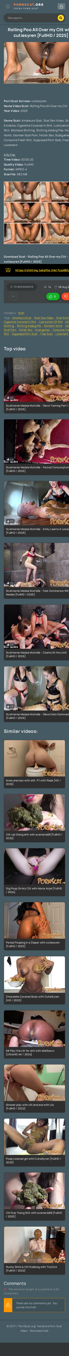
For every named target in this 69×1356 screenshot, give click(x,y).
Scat (21, 313)
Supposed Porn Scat (25, 334)
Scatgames (42, 330)
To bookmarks (23, 286)
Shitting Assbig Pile (29, 326)
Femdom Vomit (53, 326)
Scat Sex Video (43, 318)
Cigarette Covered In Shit (20, 322)
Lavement (62, 334)
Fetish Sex (25, 330)
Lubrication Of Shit (51, 322)
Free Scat (46, 334)
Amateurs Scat (22, 318)
